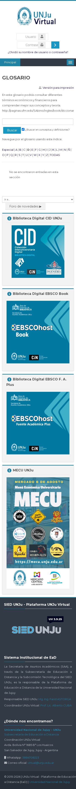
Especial (8, 149)
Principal (10, 62)
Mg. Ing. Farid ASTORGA (54, 699)
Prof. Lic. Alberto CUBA (56, 705)
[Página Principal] (38, 17)
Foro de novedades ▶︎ (25, 206)
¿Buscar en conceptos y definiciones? (47, 129)
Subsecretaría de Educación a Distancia (31, 734)
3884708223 (30, 757)
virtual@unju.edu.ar (41, 762)
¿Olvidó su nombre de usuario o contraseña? (38, 52)
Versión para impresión (58, 87)
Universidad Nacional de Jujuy (49, 782)
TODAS (55, 155)
